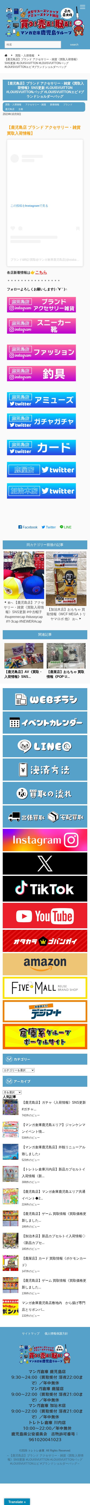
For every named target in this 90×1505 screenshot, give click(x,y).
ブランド (67, 104)
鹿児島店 (9, 109)
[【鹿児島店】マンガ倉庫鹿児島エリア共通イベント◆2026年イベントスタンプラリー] (10, 1196)
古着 (20, 109)
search (74, 44)
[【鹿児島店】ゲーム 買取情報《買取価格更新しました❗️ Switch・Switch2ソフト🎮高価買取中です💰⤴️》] (10, 1218)
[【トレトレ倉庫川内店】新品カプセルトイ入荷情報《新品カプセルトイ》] (10, 1174)
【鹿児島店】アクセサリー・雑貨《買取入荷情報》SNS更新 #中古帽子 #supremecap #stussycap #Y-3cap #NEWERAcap (24, 612)
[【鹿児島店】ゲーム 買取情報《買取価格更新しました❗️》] (10, 1285)
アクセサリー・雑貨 (35, 104)
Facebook (29, 527)
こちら (41, 272)
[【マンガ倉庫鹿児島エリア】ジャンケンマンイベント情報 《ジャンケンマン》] (10, 1129)
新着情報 (54, 104)
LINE (67, 527)
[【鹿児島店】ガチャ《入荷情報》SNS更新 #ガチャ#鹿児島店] (10, 1107)
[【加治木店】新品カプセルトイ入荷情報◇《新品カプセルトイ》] (10, 1241)
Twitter (50, 527)
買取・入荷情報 (13, 104)
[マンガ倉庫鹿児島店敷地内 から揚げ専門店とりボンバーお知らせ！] (10, 1307)
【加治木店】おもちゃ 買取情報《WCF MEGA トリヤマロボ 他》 (66, 614)
